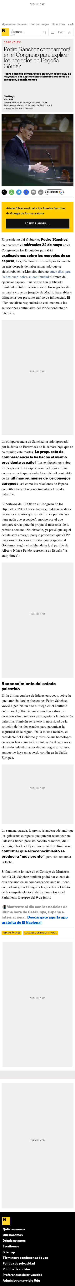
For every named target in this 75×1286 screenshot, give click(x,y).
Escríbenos (11, 1246)
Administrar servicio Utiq (21, 1280)
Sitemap (9, 1252)
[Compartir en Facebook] (26, 192)
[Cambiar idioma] (61, 32)
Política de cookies (16, 1269)
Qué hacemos (13, 1235)
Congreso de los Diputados (40, 933)
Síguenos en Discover (15, 24)
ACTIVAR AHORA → (37, 223)
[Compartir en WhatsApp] (11, 192)
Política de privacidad (19, 1263)
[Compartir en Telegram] (19, 192)
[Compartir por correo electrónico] (33, 192)
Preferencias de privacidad (22, 1275)
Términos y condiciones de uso (25, 1257)
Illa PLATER (58, 24)
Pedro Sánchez (11, 933)
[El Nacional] (5, 32)
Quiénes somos (14, 1229)
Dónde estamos (14, 1240)
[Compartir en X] (4, 192)
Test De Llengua (39, 24)
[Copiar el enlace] (40, 192)
